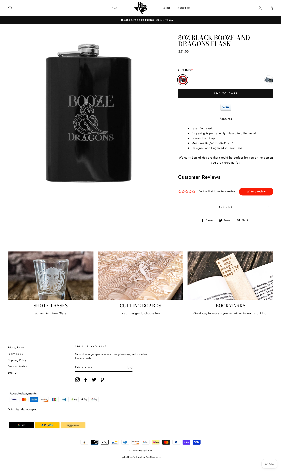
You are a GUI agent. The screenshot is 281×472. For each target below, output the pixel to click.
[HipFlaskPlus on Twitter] (94, 379)
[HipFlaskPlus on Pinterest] (102, 379)
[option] (140, 20)
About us (184, 8)
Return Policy (15, 354)
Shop (167, 8)
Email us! (13, 373)
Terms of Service (17, 366)
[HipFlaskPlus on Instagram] (77, 379)
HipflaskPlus (126, 457)
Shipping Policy (17, 360)
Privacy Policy (16, 347)
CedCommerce (153, 457)
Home (114, 8)
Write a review (256, 191)
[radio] (182, 79)
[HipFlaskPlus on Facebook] (85, 379)
